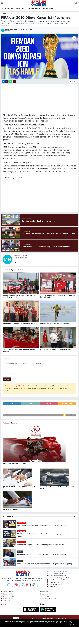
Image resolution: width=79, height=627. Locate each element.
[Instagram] (19, 584)
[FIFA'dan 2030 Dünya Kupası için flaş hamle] (39, 56)
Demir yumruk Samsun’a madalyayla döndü (57, 349)
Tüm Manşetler (55, 582)
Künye (5, 604)
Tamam (72, 624)
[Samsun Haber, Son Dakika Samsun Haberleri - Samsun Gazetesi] (38, 3)
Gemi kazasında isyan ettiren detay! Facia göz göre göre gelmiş (44, 564)
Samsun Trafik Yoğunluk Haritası (60, 578)
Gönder (7, 379)
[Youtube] (26, 584)
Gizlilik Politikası (8, 598)
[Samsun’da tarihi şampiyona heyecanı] (58, 311)
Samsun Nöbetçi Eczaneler (58, 571)
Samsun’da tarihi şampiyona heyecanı (55, 323)
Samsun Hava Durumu (57, 573)
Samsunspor (21, 8)
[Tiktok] (30, 584)
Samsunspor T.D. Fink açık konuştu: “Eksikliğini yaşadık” (41, 544)
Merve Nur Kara (20, 258)
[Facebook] (9, 584)
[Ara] (76, 3)
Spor (13, 14)
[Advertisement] (40, 98)
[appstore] (31, 609)
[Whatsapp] (37, 584)
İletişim (42, 604)
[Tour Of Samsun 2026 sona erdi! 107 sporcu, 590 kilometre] (58, 283)
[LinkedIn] (23, 584)
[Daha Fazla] (14, 81)
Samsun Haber (7, 8)
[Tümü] (75, 516)
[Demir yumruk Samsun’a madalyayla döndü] (58, 337)
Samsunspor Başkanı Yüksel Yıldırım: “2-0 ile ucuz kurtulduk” (43, 525)
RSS (16, 618)
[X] (12, 584)
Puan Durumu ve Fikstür (57, 580)
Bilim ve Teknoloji (9, 596)
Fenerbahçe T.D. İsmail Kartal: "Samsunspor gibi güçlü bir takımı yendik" (44, 535)
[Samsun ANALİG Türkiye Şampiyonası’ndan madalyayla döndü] (21, 283)
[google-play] (48, 609)
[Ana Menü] (2, 3)
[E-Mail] (15, 262)
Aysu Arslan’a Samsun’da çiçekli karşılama (19, 323)
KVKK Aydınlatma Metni (48, 598)
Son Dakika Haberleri (56, 584)
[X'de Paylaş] (6, 81)
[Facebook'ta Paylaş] (3, 81)
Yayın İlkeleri (7, 600)
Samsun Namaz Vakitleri (58, 575)
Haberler (4, 14)
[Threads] (33, 584)
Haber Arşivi (54, 586)
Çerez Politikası (45, 596)
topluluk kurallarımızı (21, 386)
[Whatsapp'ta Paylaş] (10, 81)
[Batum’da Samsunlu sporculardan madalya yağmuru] (21, 337)
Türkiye (20, 551)
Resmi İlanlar (48, 8)
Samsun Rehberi (34, 8)
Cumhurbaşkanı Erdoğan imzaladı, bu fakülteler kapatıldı (41, 554)
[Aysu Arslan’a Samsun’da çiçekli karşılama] (21, 311)
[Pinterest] (16, 584)
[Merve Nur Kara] (7, 259)
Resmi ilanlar (44, 594)
